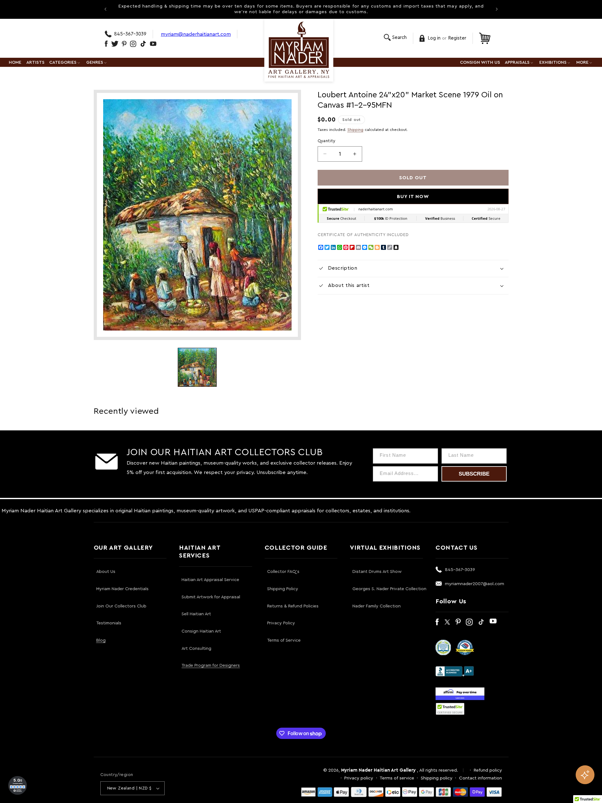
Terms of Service (284, 640)
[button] (395, 37)
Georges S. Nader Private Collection (389, 589)
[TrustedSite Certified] (450, 709)
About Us (105, 571)
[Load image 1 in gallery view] (197, 367)
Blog (101, 640)
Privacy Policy (281, 623)
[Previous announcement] (105, 9)
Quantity (326, 141)
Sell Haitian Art (196, 614)
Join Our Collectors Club (121, 606)
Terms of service (397, 778)
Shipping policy (436, 778)
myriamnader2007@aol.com (474, 583)
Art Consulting (196, 648)
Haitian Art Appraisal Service (210, 580)
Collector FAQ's (283, 571)
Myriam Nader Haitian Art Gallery (378, 770)
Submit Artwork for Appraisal (211, 597)
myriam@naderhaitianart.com (196, 34)
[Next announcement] (497, 9)
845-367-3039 (130, 34)
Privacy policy (358, 778)
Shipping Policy (282, 589)
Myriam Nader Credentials (122, 589)
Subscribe (474, 474)
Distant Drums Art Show (377, 571)
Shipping (355, 130)
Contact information (480, 778)
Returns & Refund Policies (293, 606)
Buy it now (413, 196)
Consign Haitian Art (201, 631)
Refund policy (488, 770)
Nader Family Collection (376, 606)
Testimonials (108, 623)
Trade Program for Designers (211, 665)
